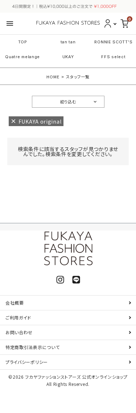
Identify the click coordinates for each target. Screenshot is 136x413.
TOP (22, 41)
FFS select (113, 56)
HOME (52, 76)
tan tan (68, 41)
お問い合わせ (19, 332)
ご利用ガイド (18, 317)
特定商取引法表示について (32, 347)
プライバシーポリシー (26, 362)
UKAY (68, 56)
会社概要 (14, 303)
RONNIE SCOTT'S (113, 41)
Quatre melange (22, 56)
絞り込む (68, 101)
